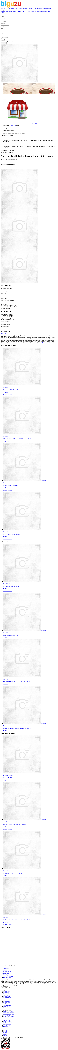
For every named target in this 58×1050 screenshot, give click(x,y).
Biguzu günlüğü (7, 995)
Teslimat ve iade (7, 1025)
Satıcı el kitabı (6, 1002)
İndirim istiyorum (10, 164)
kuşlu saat (3, 11)
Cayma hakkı (6, 1026)
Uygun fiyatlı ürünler (8, 1011)
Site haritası (6, 1003)
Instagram (5, 1030)
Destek (2, 12)
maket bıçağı (47, 11)
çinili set (5, 970)
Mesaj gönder (6, 130)
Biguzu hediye (6, 996)
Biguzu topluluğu (7, 997)
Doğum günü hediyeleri (8, 1014)
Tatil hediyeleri (6, 1015)
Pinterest (5, 1034)
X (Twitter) (5, 1032)
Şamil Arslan (13, 125)
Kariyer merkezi (7, 1007)
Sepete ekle (3, 43)
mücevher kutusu (35, 11)
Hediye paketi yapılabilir (7, 39)
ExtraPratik (34, 123)
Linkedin (5, 1035)
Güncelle (3, 40)
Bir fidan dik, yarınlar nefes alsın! (8, 333)
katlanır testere (8, 11)
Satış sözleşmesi (7, 1024)
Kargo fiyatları (6, 1006)
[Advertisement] (29, 946)
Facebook (5, 1031)
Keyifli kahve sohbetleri (8, 1016)
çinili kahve (6, 968)
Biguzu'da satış (6, 1001)
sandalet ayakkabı (20, 11)
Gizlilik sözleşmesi (7, 1022)
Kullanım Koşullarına (47, 342)
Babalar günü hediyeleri (8, 1012)
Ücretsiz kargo (5, 37)
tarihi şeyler (14, 11)
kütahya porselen (7, 971)
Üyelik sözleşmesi (7, 1021)
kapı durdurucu (27, 11)
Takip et (12, 130)
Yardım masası (6, 1020)
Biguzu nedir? (6, 991)
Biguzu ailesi (6, 992)
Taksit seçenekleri (7, 1005)
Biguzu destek (6, 993)
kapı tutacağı (42, 11)
